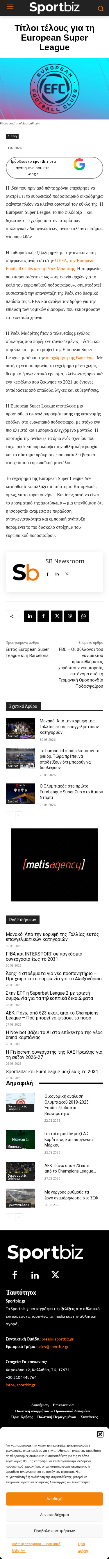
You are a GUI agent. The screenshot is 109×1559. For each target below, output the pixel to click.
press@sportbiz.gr (58, 1339)
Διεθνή (12, 136)
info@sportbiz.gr (20, 1385)
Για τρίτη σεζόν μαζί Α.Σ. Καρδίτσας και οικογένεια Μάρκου (68, 1139)
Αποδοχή (54, 1499)
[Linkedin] (57, 573)
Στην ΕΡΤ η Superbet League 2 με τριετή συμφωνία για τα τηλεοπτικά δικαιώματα (49, 995)
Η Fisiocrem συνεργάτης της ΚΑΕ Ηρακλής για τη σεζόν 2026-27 (54, 1054)
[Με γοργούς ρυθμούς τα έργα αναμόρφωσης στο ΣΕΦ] (20, 1198)
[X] (67, 573)
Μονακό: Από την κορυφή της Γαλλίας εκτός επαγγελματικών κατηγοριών (69, 727)
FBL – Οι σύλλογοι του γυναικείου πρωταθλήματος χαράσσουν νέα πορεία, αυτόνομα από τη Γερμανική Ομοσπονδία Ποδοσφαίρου (80, 668)
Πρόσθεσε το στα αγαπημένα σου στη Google (33, 167)
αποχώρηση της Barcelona (70, 357)
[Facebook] (47, 573)
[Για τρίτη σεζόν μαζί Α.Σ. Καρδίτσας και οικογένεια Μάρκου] (20, 1139)
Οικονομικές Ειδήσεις (17, 1107)
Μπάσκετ (14, 1146)
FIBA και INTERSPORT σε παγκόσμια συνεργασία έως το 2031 (44, 956)
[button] (100, 1434)
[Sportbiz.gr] (54, 1252)
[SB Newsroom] (26, 572)
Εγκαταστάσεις (18, 1205)
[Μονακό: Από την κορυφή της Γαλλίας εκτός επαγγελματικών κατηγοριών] (20, 728)
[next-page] (18, 815)
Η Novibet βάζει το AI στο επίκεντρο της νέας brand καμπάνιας (54, 1035)
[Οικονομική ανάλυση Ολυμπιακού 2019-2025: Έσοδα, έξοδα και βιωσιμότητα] (20, 1102)
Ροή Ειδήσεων (22, 920)
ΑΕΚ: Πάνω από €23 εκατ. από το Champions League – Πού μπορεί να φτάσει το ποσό (52, 1015)
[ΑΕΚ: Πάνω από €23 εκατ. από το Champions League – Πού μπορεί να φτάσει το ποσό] (20, 1171)
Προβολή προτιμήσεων (54, 1531)
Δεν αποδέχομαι (54, 1515)
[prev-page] (9, 815)
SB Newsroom (65, 561)
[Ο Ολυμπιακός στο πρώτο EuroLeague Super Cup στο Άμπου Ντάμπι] (20, 793)
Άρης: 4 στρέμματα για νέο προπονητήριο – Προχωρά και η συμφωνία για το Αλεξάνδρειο (54, 976)
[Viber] (70, 616)
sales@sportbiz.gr (53, 1347)
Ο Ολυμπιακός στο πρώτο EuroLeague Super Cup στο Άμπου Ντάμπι (71, 792)
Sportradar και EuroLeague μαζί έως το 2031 (52, 1071)
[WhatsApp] (83, 616)
